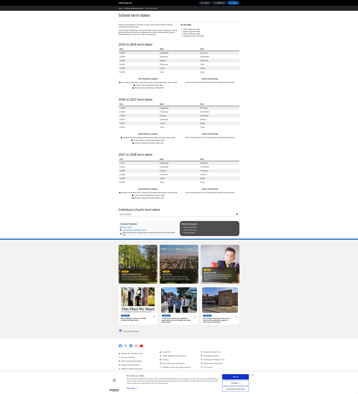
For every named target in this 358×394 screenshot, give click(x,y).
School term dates (190, 230)
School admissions (190, 227)
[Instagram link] (136, 346)
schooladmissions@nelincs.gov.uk (134, 230)
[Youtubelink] (141, 346)
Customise (234, 383)
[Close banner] (253, 374)
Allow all (235, 377)
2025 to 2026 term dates (191, 29)
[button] (205, 3)
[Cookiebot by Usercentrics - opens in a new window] (114, 390)
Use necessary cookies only (235, 389)
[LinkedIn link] (131, 346)
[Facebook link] (120, 346)
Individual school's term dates (193, 36)
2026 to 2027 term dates (191, 31)
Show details (131, 388)
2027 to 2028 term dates (191, 34)
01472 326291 (127, 227)
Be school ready (189, 233)
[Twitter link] (126, 346)
